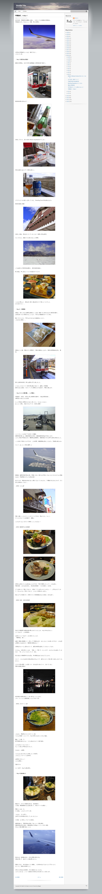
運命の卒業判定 (71, 85)
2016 (68, 51)
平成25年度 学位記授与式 (73, 81)
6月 (68, 68)
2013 (68, 95)
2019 (68, 45)
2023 (68, 38)
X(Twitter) (25, 11)
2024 (68, 36)
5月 (68, 70)
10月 (69, 61)
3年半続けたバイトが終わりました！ (76, 87)
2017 (68, 49)
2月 (68, 91)
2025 (68, 34)
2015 (68, 53)
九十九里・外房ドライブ (73, 79)
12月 (69, 57)
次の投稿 (17, 877)
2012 (68, 97)
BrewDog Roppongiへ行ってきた (75, 83)
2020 (68, 44)
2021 (68, 42)
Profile (19, 11)
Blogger (39, 886)
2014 (68, 55)
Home (15, 11)
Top (86, 885)
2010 (68, 101)
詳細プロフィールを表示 (77, 25)
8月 (68, 64)
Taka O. (76, 18)
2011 (68, 99)
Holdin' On (21, 5)
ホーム (39, 877)
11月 (69, 59)
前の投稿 (61, 877)
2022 (68, 40)
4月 (68, 72)
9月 (68, 62)
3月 (68, 74)
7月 (68, 66)
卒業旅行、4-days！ (21, 15)
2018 (68, 47)
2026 (68, 32)
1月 (68, 93)
